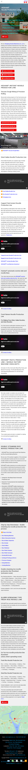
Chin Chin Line (8, 742)
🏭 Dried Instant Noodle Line (8, 122)
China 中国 (11, 746)
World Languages (17, 747)
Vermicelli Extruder (7, 555)
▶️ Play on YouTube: (6, 532)
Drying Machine (6, 562)
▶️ (25, 761)
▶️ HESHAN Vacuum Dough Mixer (10, 150)
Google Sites (10, 747)
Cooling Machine (6, 565)
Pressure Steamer (6, 560)
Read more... (9, 235)
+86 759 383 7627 (22, 737)
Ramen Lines (12, 740)
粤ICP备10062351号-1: (14, 763)
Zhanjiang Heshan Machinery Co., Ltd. (14, 43)
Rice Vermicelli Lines (20, 740)
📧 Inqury (4, 36)
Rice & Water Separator (8, 540)
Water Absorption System (8, 538)
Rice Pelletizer (5, 548)
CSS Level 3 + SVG (14, 751)
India (16, 746)
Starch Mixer (5, 545)
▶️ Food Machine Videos (8, 78)
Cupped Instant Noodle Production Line (11, 255)
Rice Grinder (5, 543)
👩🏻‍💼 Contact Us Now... (6, 308)
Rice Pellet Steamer (7, 550)
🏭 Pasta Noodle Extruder (8, 130)
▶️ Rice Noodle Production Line (9, 194)
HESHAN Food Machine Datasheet (10, 264)
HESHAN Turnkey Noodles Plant (9, 261)
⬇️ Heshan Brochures (7, 71)
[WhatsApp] (12, 761)
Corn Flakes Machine (17, 742)
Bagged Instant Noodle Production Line (11, 258)
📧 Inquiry (4, 702)
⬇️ (21, 761)
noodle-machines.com (20, 755)
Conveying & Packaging (14, 744)
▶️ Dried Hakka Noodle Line (8, 191)
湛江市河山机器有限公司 (6, 761)
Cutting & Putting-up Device (9, 558)
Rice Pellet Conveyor (7, 552)
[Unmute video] (14, 181)
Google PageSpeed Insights (11, 753)
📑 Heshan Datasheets (8, 74)
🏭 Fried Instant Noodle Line (8, 126)
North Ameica (21, 746)
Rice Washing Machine (7, 535)
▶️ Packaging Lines (6, 197)
